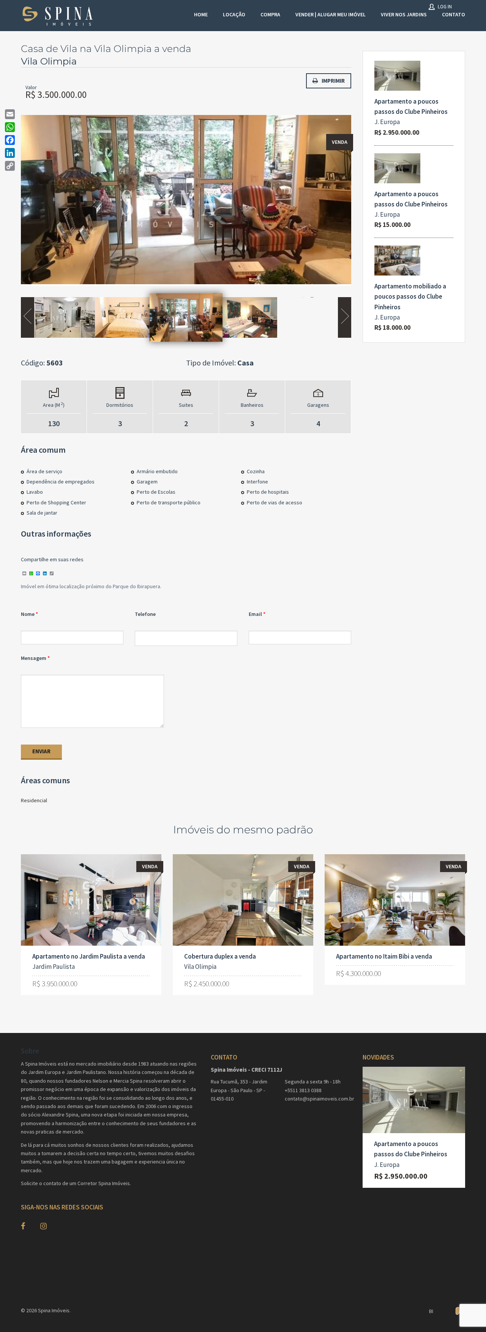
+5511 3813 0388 (303, 1090)
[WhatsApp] (9, 127)
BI (431, 1311)
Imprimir (333, 80)
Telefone (145, 614)
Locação (234, 14)
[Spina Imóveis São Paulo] (59, 15)
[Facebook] (9, 140)
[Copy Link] (9, 165)
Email (255, 614)
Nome (28, 614)
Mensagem (33, 658)
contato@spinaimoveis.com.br (318, 1098)
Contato (453, 14)
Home (201, 14)
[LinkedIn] (9, 152)
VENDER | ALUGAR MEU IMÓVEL (330, 14)
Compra (270, 14)
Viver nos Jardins (404, 14)
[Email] (9, 114)
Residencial (34, 800)
